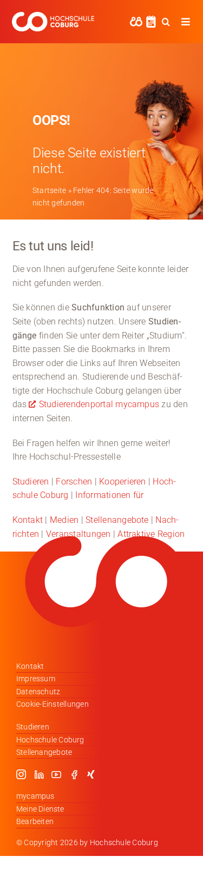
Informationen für (109, 495)
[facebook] (74, 774)
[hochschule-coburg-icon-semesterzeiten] (151, 19)
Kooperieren (122, 481)
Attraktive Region (151, 534)
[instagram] (21, 774)
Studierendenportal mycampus (99, 404)
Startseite (49, 190)
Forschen (74, 481)
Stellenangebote (117, 520)
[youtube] (56, 774)
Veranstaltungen (78, 534)
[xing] (91, 774)
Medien (64, 520)
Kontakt (27, 520)
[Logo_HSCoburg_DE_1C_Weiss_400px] (53, 16)
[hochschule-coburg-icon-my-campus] (136, 20)
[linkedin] (39, 774)
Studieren (30, 481)
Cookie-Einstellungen (52, 704)
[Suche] (166, 21)
